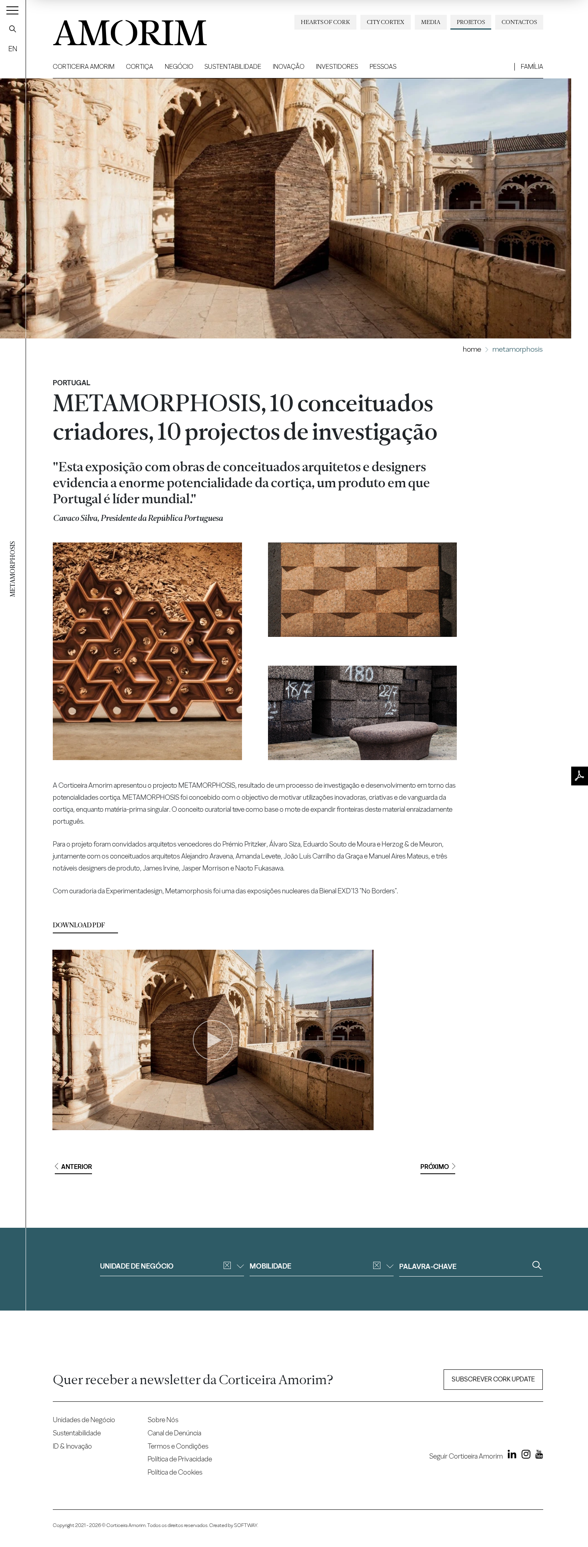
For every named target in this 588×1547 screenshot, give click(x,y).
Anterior (76, 1167)
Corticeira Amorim (83, 66)
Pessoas (383, 66)
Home (472, 349)
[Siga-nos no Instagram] (524, 1456)
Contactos (519, 22)
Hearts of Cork (325, 22)
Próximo (434, 1167)
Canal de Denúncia (174, 1433)
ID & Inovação (72, 1446)
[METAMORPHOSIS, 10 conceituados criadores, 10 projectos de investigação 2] (362, 589)
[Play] (213, 1040)
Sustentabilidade (232, 66)
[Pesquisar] (13, 28)
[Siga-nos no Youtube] (537, 1456)
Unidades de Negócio (84, 1419)
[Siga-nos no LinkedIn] (510, 1456)
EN (12, 48)
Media (430, 22)
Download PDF (79, 925)
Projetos (471, 22)
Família (532, 66)
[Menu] (12, 10)
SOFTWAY (245, 1525)
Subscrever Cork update (493, 1379)
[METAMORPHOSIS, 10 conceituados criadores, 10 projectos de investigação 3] (362, 713)
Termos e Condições (178, 1446)
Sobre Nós (163, 1419)
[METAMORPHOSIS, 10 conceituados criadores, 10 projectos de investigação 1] (147, 651)
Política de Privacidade (180, 1459)
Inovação (288, 66)
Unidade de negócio (137, 1266)
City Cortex (385, 22)
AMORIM (117, 30)
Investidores (337, 66)
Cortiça (139, 66)
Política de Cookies (175, 1472)
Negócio (179, 66)
